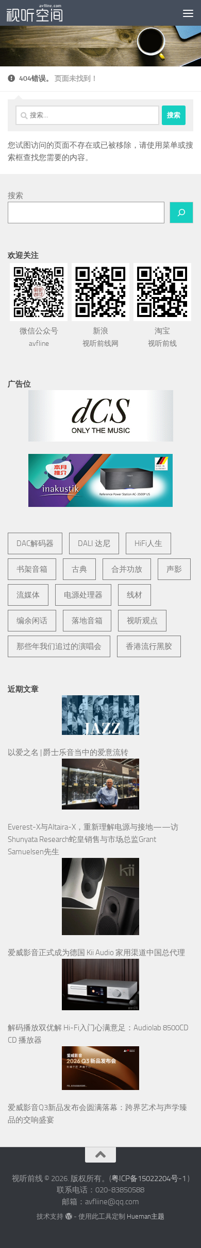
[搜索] (181, 212)
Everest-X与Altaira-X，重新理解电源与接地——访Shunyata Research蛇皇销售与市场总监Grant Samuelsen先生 (93, 839)
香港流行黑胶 (149, 646)
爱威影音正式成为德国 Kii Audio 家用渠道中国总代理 (96, 952)
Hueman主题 (145, 1216)
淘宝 (162, 337)
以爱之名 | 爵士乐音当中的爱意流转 (68, 752)
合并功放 (126, 569)
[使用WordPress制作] (68, 1216)
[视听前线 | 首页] (44, 13)
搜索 (15, 195)
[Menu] (188, 13)
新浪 (100, 337)
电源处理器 (83, 595)
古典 (79, 569)
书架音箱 (31, 569)
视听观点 (142, 620)
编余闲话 (31, 620)
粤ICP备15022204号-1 (148, 1178)
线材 (134, 595)
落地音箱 (87, 620)
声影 (174, 569)
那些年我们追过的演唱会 (59, 646)
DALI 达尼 (94, 543)
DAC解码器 (35, 543)
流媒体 (28, 595)
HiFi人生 (148, 543)
